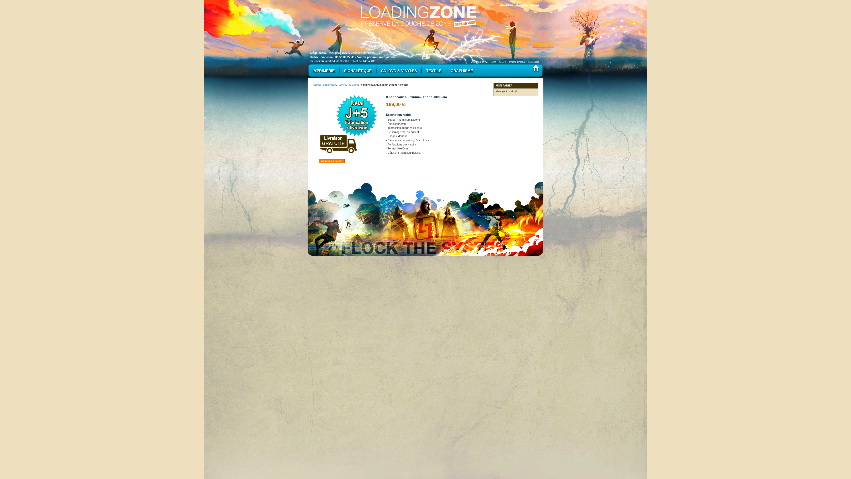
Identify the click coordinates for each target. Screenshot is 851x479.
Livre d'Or (533, 62)
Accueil (317, 84)
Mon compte (506, 4)
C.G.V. (502, 62)
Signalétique (329, 84)
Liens (493, 62)
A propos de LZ (479, 62)
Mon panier (522, 4)
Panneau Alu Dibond (348, 84)
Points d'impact (517, 62)
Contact (535, 4)
